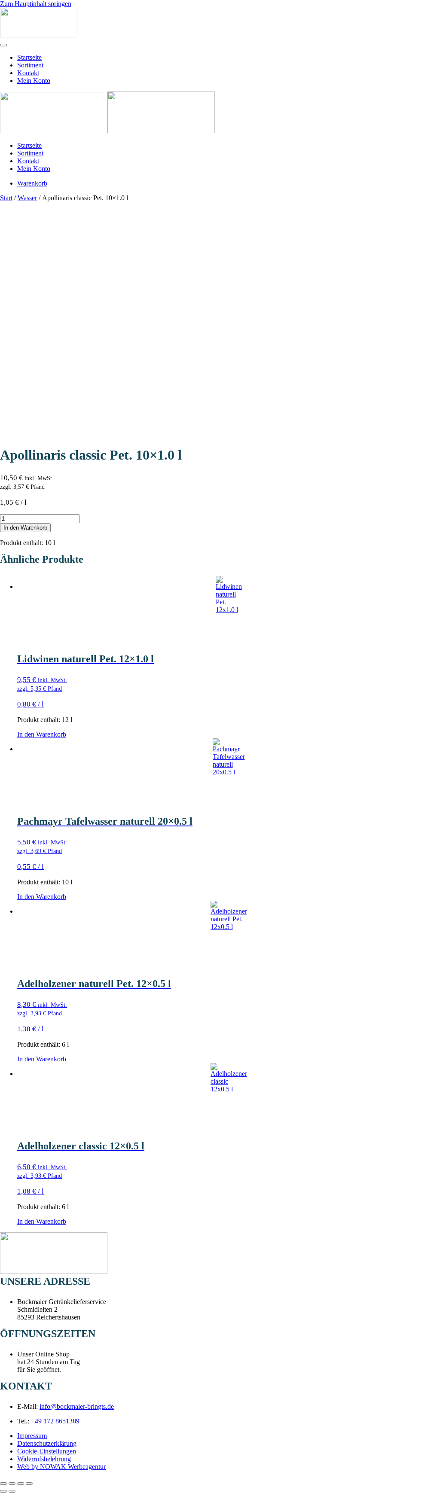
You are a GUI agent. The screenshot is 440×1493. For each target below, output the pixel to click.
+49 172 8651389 (55, 1421)
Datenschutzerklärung (46, 1443)
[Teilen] (20, 1483)
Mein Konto (33, 80)
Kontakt (28, 72)
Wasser (27, 197)
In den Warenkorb (25, 527)
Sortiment (30, 65)
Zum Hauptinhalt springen (35, 3)
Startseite (29, 57)
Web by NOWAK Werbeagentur (61, 1466)
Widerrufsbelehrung (44, 1459)
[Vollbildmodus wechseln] (12, 1483)
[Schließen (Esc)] (29, 1483)
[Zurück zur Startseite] (38, 35)
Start (6, 197)
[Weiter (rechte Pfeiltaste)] (12, 1491)
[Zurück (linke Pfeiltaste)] (3, 1491)
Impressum (32, 1435)
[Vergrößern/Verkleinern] (3, 1483)
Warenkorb (32, 183)
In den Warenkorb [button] (41, 734)
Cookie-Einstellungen (46, 1451)
